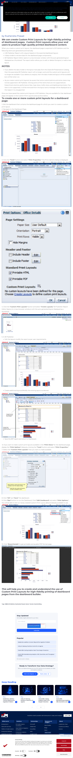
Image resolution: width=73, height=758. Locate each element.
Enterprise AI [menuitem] (4, 724)
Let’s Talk (67, 715)
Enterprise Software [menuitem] (6, 731)
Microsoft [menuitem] (32, 724)
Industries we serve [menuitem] (6, 734)
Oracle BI (36, 604)
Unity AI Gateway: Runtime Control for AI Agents (30, 646)
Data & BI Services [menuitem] (6, 726)
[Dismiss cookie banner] (67, 5)
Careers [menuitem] (61, 729)
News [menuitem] (45, 730)
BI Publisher (11, 604)
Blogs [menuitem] (45, 727)
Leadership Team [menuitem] (63, 724)
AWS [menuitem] (31, 731)
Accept (50, 17)
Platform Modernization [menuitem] (7, 729)
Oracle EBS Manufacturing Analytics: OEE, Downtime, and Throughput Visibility (36, 655)
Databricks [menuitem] (33, 726)
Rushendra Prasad (20, 604)
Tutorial (31, 604)
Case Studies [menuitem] (47, 725)
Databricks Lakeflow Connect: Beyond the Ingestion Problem (34, 642)
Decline (62, 17)
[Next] (41, 707)
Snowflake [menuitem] (33, 729)
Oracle (27, 604)
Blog (40, 604)
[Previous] (32, 707)
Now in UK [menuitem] (48, 732)
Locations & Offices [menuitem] (64, 726)
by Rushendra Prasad (13, 36)
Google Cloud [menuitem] (33, 734)
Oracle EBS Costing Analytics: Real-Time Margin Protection (33, 650)
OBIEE (6, 604)
